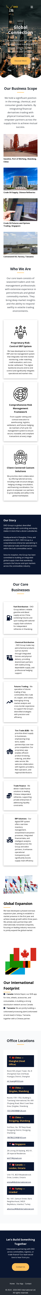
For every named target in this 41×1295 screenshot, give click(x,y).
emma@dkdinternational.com (19, 1182)
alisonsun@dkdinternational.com (20, 1209)
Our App (19, 1283)
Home (12, 1283)
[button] (32, 7)
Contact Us (20, 1267)
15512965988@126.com (16, 1111)
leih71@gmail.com (14, 1158)
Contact (28, 1283)
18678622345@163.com (16, 1137)
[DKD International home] (14, 7)
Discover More (21, 61)
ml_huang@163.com (15, 1081)
